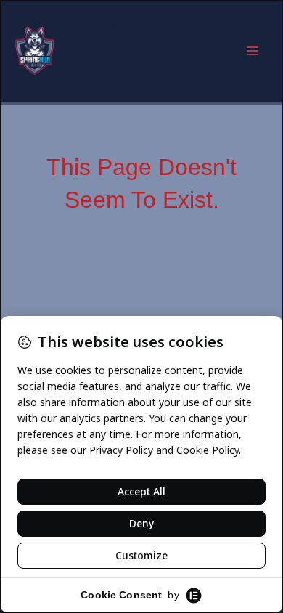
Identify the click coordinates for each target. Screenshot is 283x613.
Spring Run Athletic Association (122, 50)
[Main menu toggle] (252, 51)
